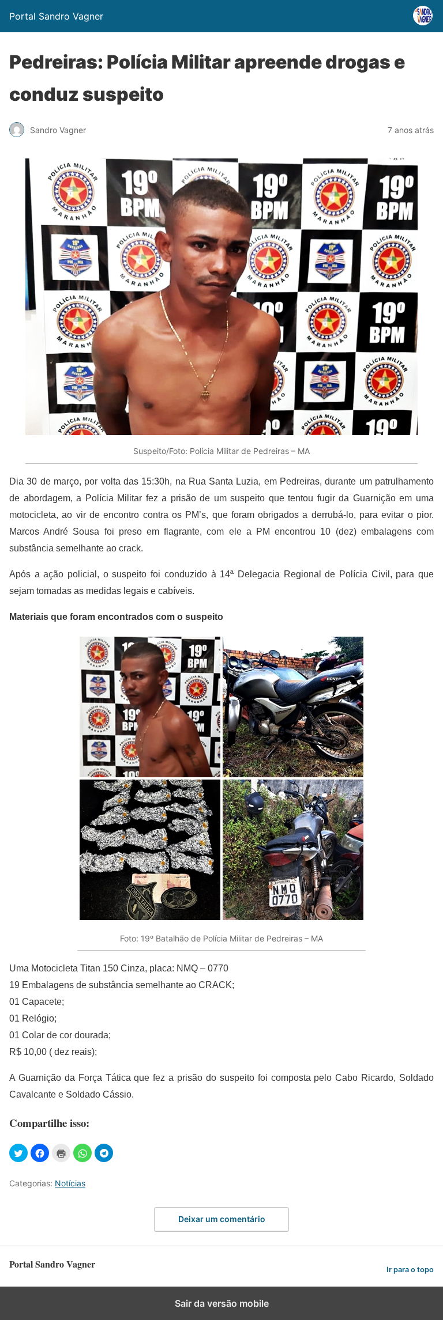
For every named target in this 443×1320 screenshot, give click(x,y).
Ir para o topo (410, 1269)
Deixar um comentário (221, 1219)
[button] (18, 1153)
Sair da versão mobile (222, 1303)
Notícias (70, 1183)
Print (61, 1153)
